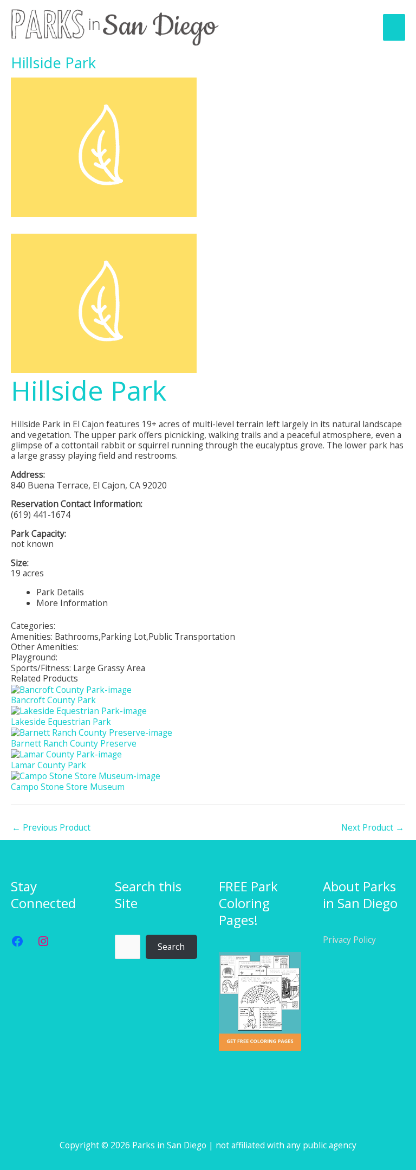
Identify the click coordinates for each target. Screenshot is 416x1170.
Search (171, 947)
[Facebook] (17, 941)
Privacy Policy (349, 940)
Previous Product (51, 827)
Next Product (372, 827)
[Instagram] (43, 941)
